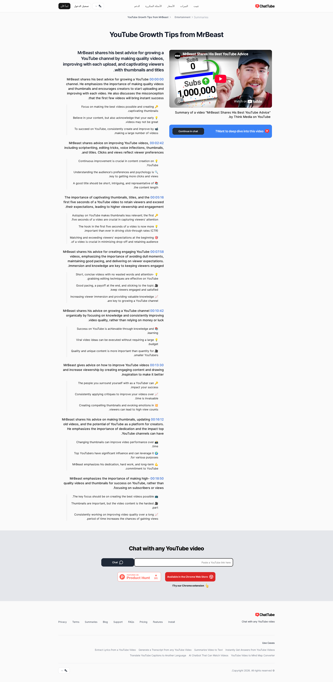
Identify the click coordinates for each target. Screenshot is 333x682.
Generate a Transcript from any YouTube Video (165, 649)
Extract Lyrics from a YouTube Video (115, 649)
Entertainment (182, 17)
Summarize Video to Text (208, 649)
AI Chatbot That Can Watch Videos (208, 655)
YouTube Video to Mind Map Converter (253, 655)
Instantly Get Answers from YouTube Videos (250, 649)
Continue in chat (188, 131)
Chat (115, 562)
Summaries (201, 17)
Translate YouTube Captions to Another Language (158, 655)
